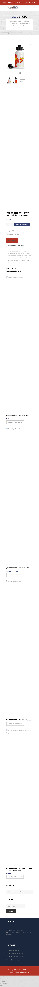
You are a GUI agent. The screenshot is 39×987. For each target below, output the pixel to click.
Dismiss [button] (34, 2)
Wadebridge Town (25, 23)
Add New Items (4, 986)
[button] (29, 44)
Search (11, 911)
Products (26, 21)
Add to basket (22, 224)
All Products (3, 983)
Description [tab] (12, 240)
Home (19, 21)
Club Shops (15, 23)
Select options (15, 422)
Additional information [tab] (16, 245)
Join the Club (3, 976)
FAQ (1, 979)
